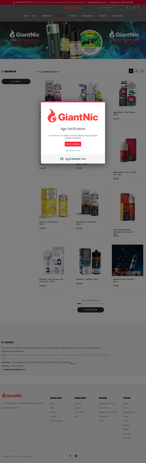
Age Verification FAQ (73, 151)
